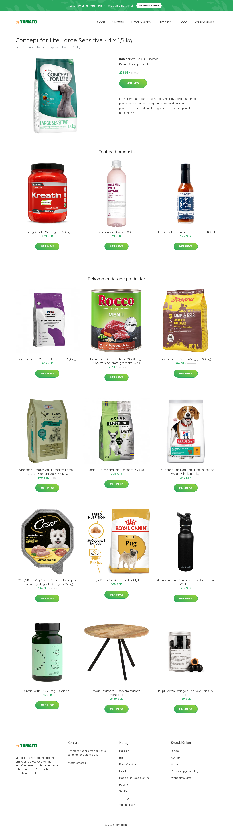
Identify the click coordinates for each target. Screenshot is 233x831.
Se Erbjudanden (149, 5)
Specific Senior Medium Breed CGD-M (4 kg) (47, 359)
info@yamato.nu (77, 763)
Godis (101, 22)
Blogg (182, 22)
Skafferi (118, 22)
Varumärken (204, 22)
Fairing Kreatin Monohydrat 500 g (47, 232)
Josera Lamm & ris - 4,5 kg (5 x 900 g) (185, 359)
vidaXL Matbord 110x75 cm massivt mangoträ (116, 693)
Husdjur (140, 59)
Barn (122, 757)
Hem (18, 47)
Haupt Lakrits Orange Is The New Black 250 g (186, 693)
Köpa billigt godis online (134, 778)
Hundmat (152, 59)
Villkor (175, 764)
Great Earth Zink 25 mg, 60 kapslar (47, 691)
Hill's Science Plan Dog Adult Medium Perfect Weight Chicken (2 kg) (185, 471)
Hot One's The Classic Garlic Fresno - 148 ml (186, 232)
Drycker (124, 771)
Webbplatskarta (181, 778)
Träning (165, 22)
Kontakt (176, 757)
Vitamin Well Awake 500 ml (117, 232)
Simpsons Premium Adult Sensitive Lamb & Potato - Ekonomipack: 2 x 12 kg (47, 471)
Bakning (124, 751)
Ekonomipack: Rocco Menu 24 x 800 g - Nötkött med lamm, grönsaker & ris (116, 361)
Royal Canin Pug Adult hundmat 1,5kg (116, 580)
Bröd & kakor (141, 22)
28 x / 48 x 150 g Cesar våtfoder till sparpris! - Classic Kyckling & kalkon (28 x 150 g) (47, 582)
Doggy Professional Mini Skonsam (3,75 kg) (116, 470)
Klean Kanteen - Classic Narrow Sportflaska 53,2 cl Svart (185, 582)
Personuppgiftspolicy (184, 771)
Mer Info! (133, 83)
